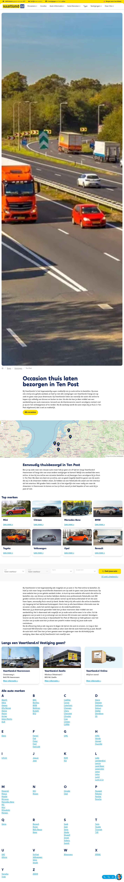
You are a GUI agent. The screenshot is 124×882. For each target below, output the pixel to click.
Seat (66, 827)
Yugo (4, 877)
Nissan (35, 794)
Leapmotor (99, 769)
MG (3, 805)
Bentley (36, 703)
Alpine (4, 714)
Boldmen (36, 708)
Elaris (4, 736)
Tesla (97, 824)
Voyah (35, 863)
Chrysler (67, 716)
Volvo (35, 860)
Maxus (4, 794)
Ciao (66, 719)
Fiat (34, 739)
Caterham (68, 705)
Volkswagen (37, 857)
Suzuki (66, 843)
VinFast (36, 855)
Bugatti (36, 711)
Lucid (97, 777)
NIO (34, 791)
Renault (36, 824)
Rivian (35, 827)
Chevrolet (68, 714)
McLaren (5, 799)
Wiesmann (68, 855)
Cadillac (67, 700)
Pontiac (98, 797)
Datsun (98, 708)
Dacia (97, 700)
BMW (35, 705)
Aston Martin (7, 719)
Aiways (4, 705)
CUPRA (66, 724)
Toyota (98, 827)
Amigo (4, 716)
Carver (66, 703)
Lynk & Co (99, 780)
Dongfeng (99, 714)
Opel (66, 794)
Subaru (67, 841)
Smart (66, 838)
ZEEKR (35, 874)
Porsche (98, 799)
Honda (98, 739)
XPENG (98, 855)
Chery (66, 711)
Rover (35, 832)
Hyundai (98, 744)
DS (96, 716)
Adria (4, 703)
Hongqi (98, 741)
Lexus (97, 772)
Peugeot (98, 791)
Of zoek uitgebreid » (109, 577)
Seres (66, 830)
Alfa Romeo (6, 708)
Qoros (4, 824)
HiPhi (97, 736)
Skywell (67, 835)
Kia (65, 761)
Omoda (67, 791)
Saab (66, 824)
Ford (34, 744)
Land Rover (99, 766)
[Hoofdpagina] (2, 368)
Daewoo (98, 703)
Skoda (66, 832)
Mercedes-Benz (8, 802)
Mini (3, 807)
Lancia (98, 763)
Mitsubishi (6, 810)
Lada (97, 758)
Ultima (4, 857)
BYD (34, 714)
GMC (66, 736)
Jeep (35, 761)
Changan (67, 708)
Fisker (35, 741)
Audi (3, 722)
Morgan (5, 813)
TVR (96, 832)
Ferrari (35, 736)
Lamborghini (100, 761)
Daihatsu (99, 705)
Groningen (18, 368)
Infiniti (4, 758)
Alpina (4, 711)
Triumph (98, 830)
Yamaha (5, 874)
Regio (9, 368)
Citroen (67, 722)
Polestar (98, 794)
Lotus (97, 774)
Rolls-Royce (37, 830)
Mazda (4, 797)
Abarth (4, 700)
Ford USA (36, 747)
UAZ (3, 855)
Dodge (97, 711)
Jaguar (36, 758)
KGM (66, 758)
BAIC (35, 700)
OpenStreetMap (111, 456)
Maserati (5, 791)
